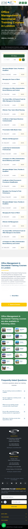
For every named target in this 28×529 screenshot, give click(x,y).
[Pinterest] (20, 483)
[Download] (20, 59)
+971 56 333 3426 (18, 469)
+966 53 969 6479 (15, 444)
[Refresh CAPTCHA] (5, 502)
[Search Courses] (23, 3)
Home (2, 47)
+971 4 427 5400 (15, 463)
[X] (7, 483)
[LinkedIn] (16, 483)
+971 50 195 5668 (17, 466)
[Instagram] (25, 483)
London (21, 47)
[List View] (23, 59)
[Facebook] (2, 483)
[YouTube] (11, 483)
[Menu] (26, 3)
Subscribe (14, 506)
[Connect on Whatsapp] (4, 525)
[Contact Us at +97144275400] (20, 3)
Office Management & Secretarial (12, 47)
